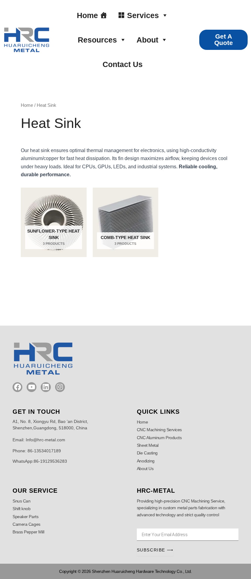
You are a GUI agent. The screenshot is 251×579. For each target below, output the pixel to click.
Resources (97, 39)
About (147, 39)
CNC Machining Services (159, 429)
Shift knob (22, 508)
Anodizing (146, 460)
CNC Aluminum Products (159, 437)
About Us (145, 468)
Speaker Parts (25, 516)
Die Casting (147, 452)
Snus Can (21, 501)
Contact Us (123, 64)
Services (143, 15)
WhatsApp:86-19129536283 (40, 461)
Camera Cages (26, 524)
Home (87, 15)
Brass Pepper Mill (28, 531)
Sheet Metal (148, 445)
